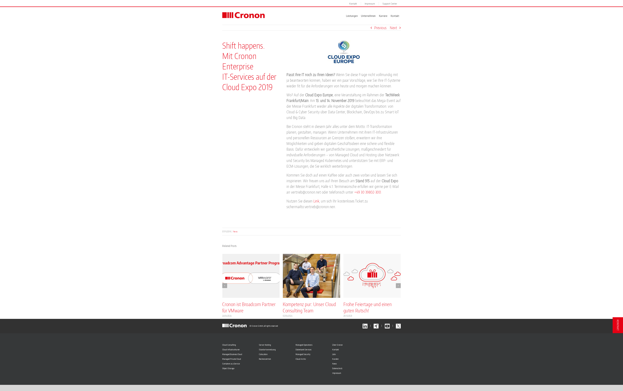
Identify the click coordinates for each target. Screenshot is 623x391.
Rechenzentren (265, 359)
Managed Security (303, 354)
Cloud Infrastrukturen (231, 349)
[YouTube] (387, 326)
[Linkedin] (365, 326)
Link (316, 201)
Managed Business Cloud (232, 354)
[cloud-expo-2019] (343, 42)
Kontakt (335, 349)
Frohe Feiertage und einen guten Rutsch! (307, 307)
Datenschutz (337, 368)
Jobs (334, 354)
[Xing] (376, 326)
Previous (380, 27)
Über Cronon (337, 345)
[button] (224, 285)
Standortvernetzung (267, 349)
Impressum (336, 373)
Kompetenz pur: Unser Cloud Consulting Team (248, 307)
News (235, 231)
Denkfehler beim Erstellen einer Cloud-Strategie (367, 307)
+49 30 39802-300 (367, 192)
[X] (398, 326)
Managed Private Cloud (231, 359)
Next (393, 27)
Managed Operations (304, 345)
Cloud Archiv (301, 359)
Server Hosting (265, 345)
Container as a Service (231, 363)
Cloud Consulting (229, 345)
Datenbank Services (303, 349)
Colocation (263, 354)
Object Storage (228, 368)
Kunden (335, 359)
